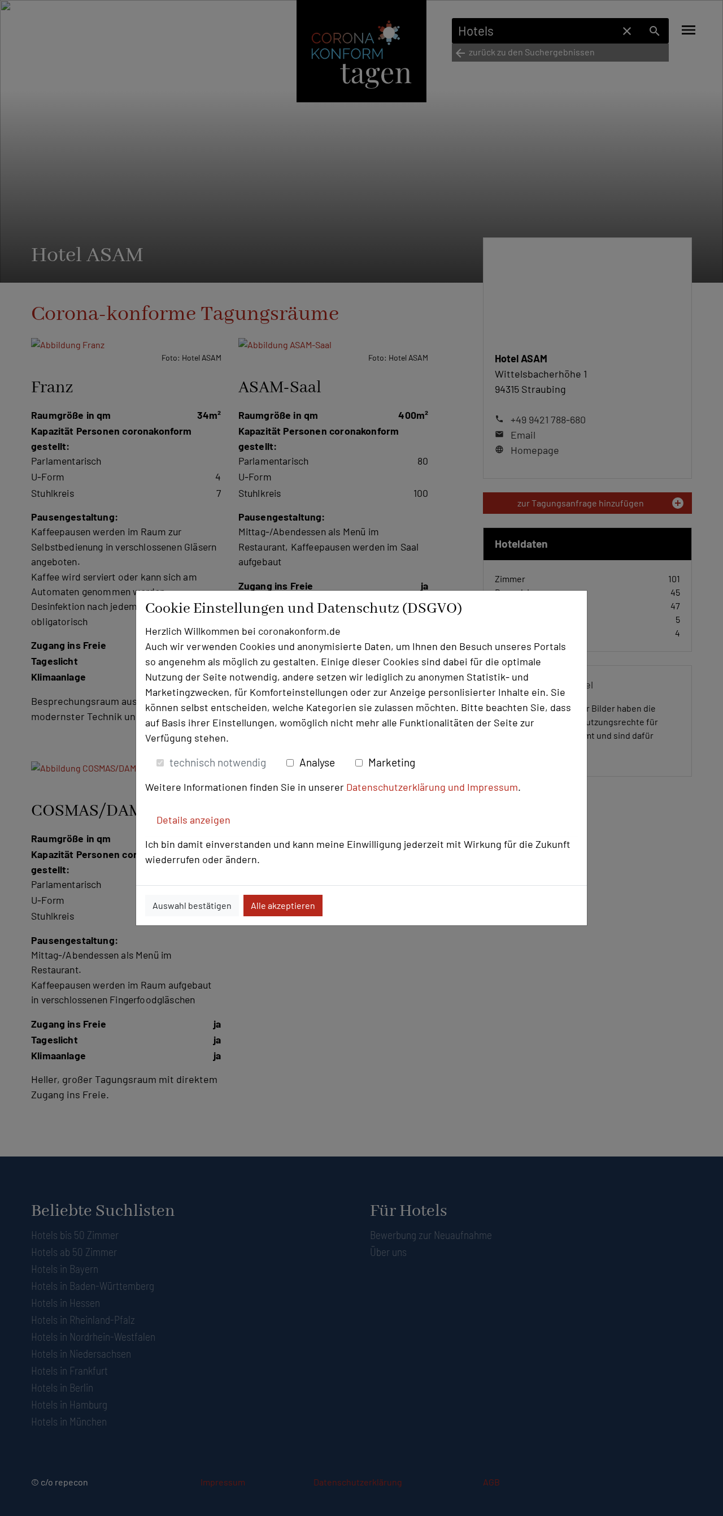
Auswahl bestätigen (192, 905)
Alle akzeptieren (283, 905)
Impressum (492, 787)
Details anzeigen (193, 819)
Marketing (391, 762)
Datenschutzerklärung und (406, 787)
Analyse (317, 762)
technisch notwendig (217, 762)
